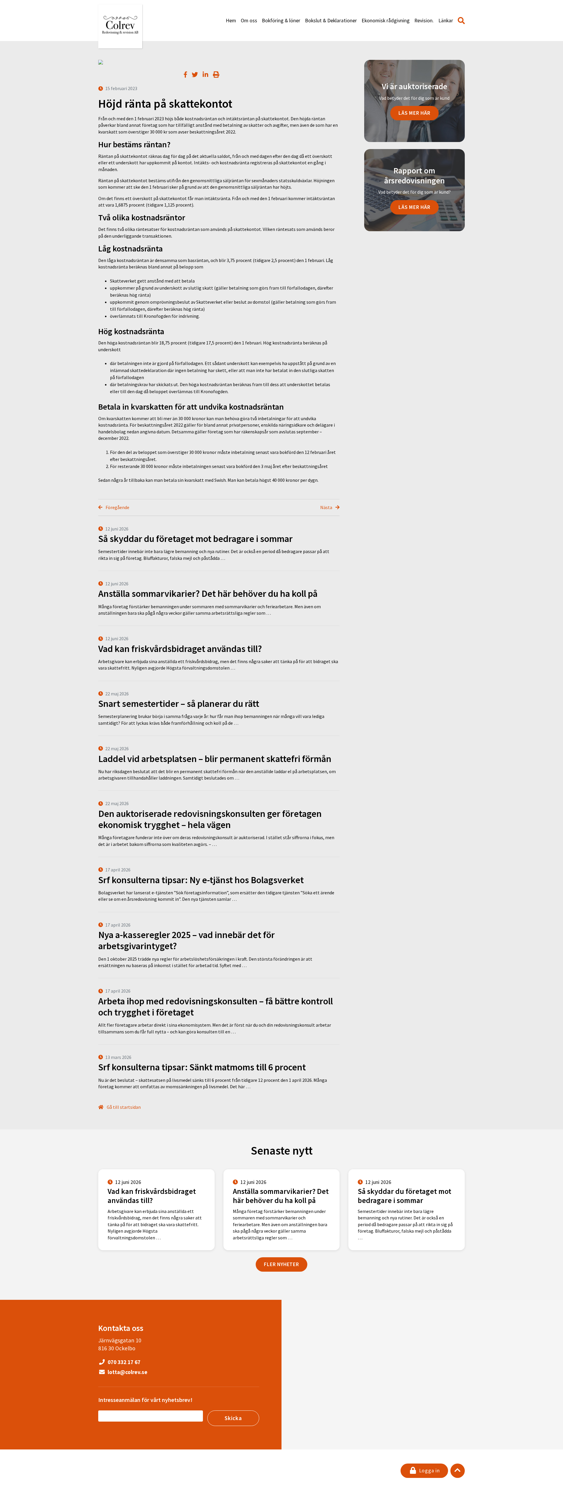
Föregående (117, 507)
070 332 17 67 (123, 1362)
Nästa (326, 507)
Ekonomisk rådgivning (386, 20)
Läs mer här (414, 113)
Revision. (424, 20)
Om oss (249, 20)
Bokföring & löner (281, 20)
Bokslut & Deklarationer (331, 20)
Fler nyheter (281, 1264)
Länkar (445, 20)
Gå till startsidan (123, 1107)
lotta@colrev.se (126, 1372)
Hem (231, 20)
